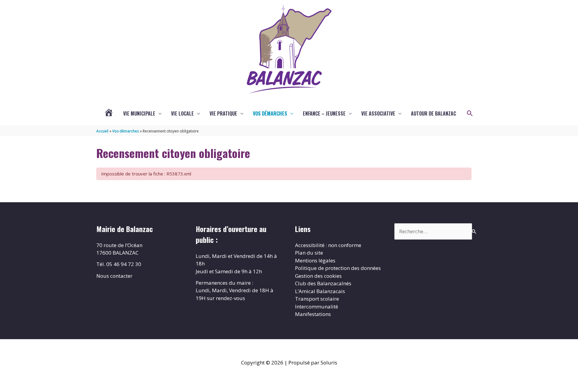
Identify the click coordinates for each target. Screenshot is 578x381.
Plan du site (309, 252)
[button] (470, 113)
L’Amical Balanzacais (320, 291)
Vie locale (182, 113)
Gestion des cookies (318, 275)
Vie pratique (223, 113)
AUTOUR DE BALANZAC (433, 113)
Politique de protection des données (338, 268)
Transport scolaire (317, 298)
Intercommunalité (316, 306)
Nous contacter (114, 275)
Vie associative (378, 113)
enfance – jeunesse (324, 113)
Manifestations (313, 314)
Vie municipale (139, 113)
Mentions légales (315, 260)
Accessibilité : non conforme (328, 245)
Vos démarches (270, 113)
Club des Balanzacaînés (323, 283)
